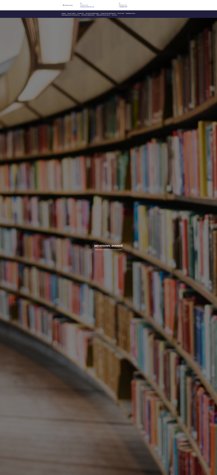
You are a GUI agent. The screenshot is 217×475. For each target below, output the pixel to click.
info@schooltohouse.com (87, 7)
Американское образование (108, 13)
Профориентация (130, 13)
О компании (80, 13)
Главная (63, 13)
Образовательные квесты (103, 15)
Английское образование (92, 13)
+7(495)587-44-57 (123, 7)
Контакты (114, 15)
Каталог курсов (71, 13)
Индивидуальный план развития (70, 15)
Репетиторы (120, 13)
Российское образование (88, 15)
